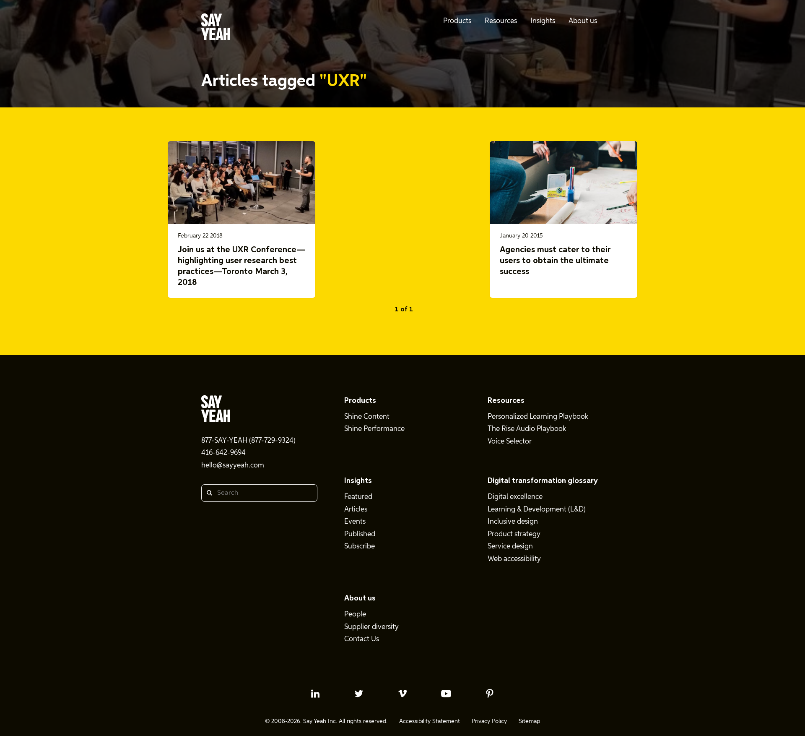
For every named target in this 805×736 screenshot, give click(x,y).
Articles (355, 509)
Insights (358, 481)
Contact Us (361, 639)
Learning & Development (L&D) (537, 509)
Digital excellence (515, 497)
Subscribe (359, 546)
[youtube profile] (446, 693)
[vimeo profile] (402, 693)
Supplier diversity (371, 627)
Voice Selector (510, 441)
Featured (358, 497)
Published (359, 534)
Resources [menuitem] (501, 21)
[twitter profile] (359, 693)
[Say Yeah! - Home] (215, 28)
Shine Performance (374, 429)
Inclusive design (513, 521)
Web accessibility (514, 559)
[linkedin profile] (315, 693)
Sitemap (529, 721)
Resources (506, 401)
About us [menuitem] (583, 21)
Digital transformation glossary (543, 481)
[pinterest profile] (489, 693)
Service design (510, 546)
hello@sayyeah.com (232, 465)
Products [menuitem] (457, 21)
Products (360, 401)
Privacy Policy (489, 721)
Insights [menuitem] (542, 21)
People (355, 614)
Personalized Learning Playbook (538, 416)
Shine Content (367, 416)
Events (355, 521)
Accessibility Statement (429, 721)
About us (360, 598)
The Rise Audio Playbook (527, 429)
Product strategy (514, 534)
